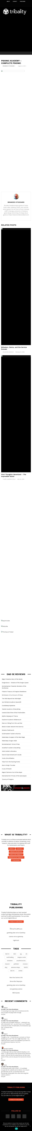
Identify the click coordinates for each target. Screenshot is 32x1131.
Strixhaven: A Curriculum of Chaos (12, 695)
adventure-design (15, 967)
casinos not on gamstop (16, 936)
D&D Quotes (16, 993)
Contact (15, 1)
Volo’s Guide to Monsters (9, 751)
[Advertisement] (16, 33)
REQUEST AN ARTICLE (16, 851)
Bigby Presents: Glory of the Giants (12, 679)
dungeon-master (22, 957)
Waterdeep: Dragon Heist (9, 740)
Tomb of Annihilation (8, 758)
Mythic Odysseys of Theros (10, 716)
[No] (30, 1126)
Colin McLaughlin (8, 352)
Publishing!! (16, 860)
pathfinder (16, 964)
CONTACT (19, 848)
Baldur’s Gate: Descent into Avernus (12, 726)
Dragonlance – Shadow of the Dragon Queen (15, 682)
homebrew (10, 960)
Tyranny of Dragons (8, 779)
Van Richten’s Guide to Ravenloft (11, 702)
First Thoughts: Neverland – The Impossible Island (13, 475)
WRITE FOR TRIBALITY (16, 854)
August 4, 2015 (22, 66)
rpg (21, 954)
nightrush (16, 940)
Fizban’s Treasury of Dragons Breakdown (14, 691)
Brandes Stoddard (9, 66)
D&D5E (26, 967)
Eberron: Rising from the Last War (12, 723)
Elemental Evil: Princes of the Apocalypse (14, 776)
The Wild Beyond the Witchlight (11, 698)
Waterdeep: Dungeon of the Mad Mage (13, 737)
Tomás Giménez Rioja (9, 479)
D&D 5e (7, 954)
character (7, 964)
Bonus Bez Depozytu (16, 981)
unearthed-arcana (21, 960)
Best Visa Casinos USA (16, 977)
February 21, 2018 (19, 352)
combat (20, 970)
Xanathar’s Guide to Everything (11, 747)
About (8, 1)
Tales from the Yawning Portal (11, 762)
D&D (14, 954)
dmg (6, 967)
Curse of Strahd (6, 769)
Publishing (22, 1)
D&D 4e (12, 970)
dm (26, 954)
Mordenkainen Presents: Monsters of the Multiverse (14, 687)
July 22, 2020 (20, 479)
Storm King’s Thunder (8, 765)
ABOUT (12, 848)
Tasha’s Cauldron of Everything (11, 709)
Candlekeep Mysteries (8, 705)
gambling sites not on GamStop (16, 933)
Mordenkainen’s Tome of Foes (11, 744)
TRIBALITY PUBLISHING (16, 921)
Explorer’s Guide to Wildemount (11, 719)
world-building (10, 957)
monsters (25, 964)
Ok (16, 1128)
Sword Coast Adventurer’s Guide (11, 754)
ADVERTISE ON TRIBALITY (16, 857)
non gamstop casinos (16, 989)
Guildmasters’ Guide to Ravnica (11, 733)
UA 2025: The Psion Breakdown (9, 1009)
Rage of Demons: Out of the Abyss (12, 772)
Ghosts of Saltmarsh (8, 730)
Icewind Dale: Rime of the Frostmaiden (13, 712)
